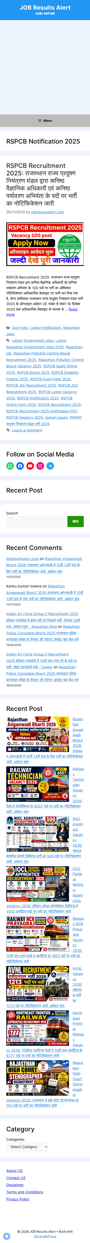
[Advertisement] (45, 67)
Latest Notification (45, 328)
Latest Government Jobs (33, 340)
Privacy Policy (17, 1199)
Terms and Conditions (24, 1192)
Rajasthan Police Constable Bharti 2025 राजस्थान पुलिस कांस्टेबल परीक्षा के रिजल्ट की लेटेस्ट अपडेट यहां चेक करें (43, 633)
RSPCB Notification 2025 (38, 398)
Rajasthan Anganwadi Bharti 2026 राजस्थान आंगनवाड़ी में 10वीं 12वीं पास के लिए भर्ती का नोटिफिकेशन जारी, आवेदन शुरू (44, 565)
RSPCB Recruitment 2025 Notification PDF (41, 411)
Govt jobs (20, 328)
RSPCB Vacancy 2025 (24, 417)
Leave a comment (27, 430)
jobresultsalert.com (22, 559)
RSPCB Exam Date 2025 (50, 379)
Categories (15, 1139)
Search (12, 513)
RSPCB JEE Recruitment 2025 (31, 385)
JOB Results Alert (45, 7)
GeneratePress (45, 1236)
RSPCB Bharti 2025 (33, 373)
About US (14, 1171)
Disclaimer (15, 1185)
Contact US (16, 1178)
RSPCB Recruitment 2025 (59, 405)
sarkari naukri (56, 417)
